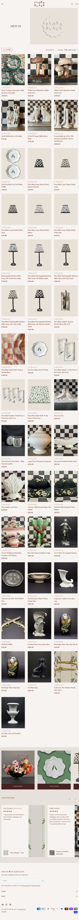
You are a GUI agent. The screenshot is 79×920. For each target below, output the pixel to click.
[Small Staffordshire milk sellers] (13, 115)
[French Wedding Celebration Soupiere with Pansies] (13, 532)
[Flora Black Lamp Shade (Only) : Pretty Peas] (66, 209)
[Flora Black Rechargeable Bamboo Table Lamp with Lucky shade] (13, 300)
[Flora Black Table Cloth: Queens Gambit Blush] (13, 349)
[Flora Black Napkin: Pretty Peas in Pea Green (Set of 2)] (66, 349)
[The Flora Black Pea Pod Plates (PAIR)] (13, 163)
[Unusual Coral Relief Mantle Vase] (66, 440)
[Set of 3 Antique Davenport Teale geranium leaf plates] (13, 69)
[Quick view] (22, 58)
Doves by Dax (59, 415)
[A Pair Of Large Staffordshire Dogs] (39, 115)
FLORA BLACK (12, 909)
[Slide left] (69, 799)
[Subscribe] (43, 881)
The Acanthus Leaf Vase (9, 507)
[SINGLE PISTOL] (13, 623)
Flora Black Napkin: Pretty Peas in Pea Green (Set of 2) (65, 371)
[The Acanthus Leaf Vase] (13, 486)
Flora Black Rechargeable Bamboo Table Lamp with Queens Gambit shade (39, 324)
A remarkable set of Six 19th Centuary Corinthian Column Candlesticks (63, 138)
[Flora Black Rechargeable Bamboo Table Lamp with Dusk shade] (66, 255)
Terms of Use (25, 885)
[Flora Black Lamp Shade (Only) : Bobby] (39, 209)
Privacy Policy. (35, 885)
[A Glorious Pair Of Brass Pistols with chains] (66, 666)
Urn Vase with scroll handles (10, 733)
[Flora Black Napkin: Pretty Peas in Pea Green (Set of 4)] (13, 394)
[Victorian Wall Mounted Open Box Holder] (39, 486)
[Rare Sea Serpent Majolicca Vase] (39, 532)
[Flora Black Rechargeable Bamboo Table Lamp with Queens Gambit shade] (39, 300)
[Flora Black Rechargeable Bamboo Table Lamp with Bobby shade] (39, 255)
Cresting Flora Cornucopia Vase (38, 644)
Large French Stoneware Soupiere (39, 461)
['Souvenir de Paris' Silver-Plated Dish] (13, 577)
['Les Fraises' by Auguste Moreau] (66, 532)
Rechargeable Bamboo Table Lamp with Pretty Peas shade (11, 277)
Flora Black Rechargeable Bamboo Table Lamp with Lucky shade (13, 322)
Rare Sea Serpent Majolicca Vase (39, 553)
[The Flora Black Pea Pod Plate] (39, 349)
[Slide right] (75, 799)
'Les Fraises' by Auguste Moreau (65, 553)
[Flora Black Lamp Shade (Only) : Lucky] (66, 163)
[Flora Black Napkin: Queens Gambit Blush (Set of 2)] (66, 300)
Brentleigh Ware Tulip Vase (10, 687)
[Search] (72, 4)
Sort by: (60, 50)
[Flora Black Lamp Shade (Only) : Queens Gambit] (39, 163)
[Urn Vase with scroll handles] (13, 712)
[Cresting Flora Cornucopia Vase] (39, 623)
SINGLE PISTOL (6, 644)
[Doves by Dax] (66, 394)
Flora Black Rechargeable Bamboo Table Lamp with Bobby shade (39, 277)
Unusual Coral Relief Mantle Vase (65, 461)
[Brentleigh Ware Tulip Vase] (13, 666)
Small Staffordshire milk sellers (12, 136)
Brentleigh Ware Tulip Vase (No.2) (65, 644)
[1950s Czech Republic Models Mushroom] (39, 69)
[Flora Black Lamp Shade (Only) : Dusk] (13, 209)
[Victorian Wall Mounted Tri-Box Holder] (66, 486)
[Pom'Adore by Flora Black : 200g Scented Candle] (13, 440)
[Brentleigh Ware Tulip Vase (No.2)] (66, 623)
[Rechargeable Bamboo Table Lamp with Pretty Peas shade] (13, 255)
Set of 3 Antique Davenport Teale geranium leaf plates (12, 91)
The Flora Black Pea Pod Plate (38, 370)
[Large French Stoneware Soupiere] (39, 440)
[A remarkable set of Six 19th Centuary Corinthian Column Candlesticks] (66, 115)
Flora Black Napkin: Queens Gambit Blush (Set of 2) (63, 322)
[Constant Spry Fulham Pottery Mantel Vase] (39, 577)
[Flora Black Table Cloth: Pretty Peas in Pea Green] (39, 394)
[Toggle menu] (2, 4)
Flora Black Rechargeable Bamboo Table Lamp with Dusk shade (66, 277)
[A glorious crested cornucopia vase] (66, 577)
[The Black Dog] (39, 666)
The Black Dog (33, 687)
